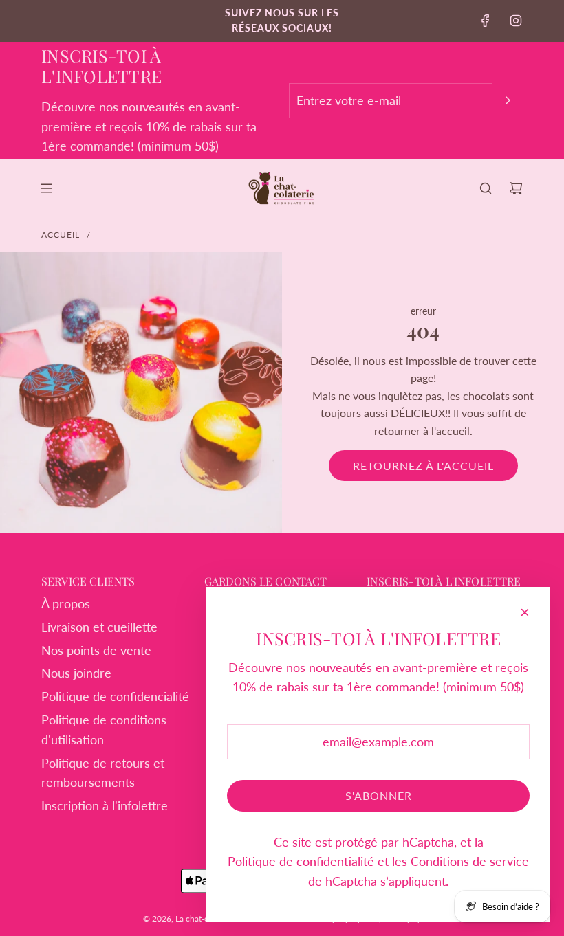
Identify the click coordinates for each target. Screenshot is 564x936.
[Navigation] (46, 188)
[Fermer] (525, 612)
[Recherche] (485, 188)
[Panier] (516, 188)
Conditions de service (470, 861)
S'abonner (378, 795)
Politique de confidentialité (301, 861)
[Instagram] (516, 20)
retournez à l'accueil (423, 465)
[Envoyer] (507, 100)
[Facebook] (485, 20)
